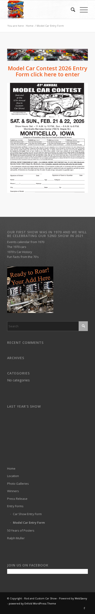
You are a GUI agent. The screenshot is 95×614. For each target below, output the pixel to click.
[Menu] (81, 9)
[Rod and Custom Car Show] (39, 9)
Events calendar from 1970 (25, 242)
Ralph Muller (16, 538)
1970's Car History (19, 252)
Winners (13, 491)
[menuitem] (70, 9)
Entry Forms (15, 506)
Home (11, 468)
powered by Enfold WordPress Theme (32, 603)
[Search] (70, 9)
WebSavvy (81, 598)
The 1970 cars (16, 247)
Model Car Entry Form (29, 522)
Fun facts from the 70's (23, 257)
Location (13, 476)
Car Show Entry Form (27, 514)
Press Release (17, 499)
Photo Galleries (18, 483)
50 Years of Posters (20, 530)
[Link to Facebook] (84, 608)
